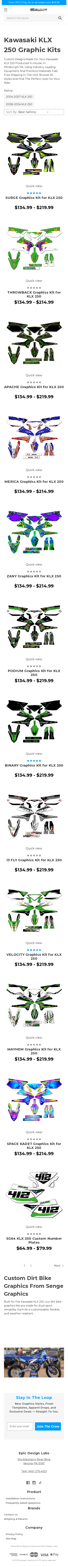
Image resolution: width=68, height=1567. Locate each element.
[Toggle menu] (5, 9)
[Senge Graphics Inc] (38, 9)
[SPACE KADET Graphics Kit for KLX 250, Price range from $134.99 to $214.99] (34, 1100)
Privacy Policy (14, 1534)
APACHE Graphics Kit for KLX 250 (34, 387)
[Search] (60, 18)
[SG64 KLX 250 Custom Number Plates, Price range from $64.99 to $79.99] (34, 1194)
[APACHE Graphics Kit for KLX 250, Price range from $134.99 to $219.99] (34, 343)
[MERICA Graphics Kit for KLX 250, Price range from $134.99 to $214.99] (34, 438)
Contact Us (11, 1514)
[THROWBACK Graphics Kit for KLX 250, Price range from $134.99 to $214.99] (34, 248)
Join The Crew (48, 1426)
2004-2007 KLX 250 (19, 96)
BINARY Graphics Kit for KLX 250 (34, 765)
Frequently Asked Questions (23, 1502)
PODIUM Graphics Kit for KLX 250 (34, 673)
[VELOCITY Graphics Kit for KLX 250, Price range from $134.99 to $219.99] (34, 911)
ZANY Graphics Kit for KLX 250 (34, 576)
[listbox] (34, 112)
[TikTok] (40, 1482)
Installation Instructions (20, 1498)
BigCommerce (30, 1546)
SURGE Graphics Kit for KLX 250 (34, 198)
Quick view (34, 186)
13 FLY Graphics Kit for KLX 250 (34, 860)
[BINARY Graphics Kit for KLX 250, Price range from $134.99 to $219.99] (34, 721)
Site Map (11, 1538)
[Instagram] (34, 1482)
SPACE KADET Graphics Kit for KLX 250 (34, 1146)
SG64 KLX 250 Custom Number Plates (34, 1240)
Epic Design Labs (49, 1546)
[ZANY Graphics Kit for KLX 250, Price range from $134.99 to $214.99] (34, 532)
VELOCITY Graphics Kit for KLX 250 (34, 957)
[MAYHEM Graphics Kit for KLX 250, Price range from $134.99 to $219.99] (34, 1005)
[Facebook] (28, 1482)
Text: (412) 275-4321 (34, 1471)
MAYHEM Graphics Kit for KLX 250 (34, 1051)
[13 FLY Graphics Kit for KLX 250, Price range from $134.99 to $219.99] (34, 816)
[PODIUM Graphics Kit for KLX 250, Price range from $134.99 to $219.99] (34, 627)
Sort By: (11, 112)
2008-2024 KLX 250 (19, 104)
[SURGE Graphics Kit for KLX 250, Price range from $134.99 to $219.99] (34, 154)
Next (57, 1265)
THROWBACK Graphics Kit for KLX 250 (34, 294)
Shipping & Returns (16, 1519)
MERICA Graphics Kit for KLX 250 (34, 482)
